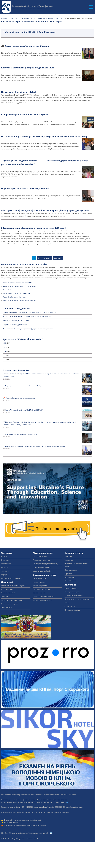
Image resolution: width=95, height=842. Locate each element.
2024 (4, 351)
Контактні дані (6, 800)
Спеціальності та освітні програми (77, 599)
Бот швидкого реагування (60, 812)
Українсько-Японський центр (11, 600)
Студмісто (4, 596)
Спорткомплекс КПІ (8, 593)
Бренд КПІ (34, 800)
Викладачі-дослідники (72, 592)
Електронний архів (39, 593)
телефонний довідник (74, 807)
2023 (4, 355)
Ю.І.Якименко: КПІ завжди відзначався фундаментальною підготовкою (28, 329)
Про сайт (43, 800)
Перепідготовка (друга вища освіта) (45, 564)
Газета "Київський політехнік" (43, 596)
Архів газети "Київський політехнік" (22, 18)
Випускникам (69, 577)
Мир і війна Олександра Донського (15, 325)
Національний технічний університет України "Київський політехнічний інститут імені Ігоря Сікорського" (32, 7)
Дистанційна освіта (40, 556)
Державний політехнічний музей (13, 586)
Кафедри (4, 575)
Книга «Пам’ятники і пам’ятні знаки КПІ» (18, 283)
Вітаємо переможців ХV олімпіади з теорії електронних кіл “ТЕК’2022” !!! (29, 312)
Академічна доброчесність (74, 595)
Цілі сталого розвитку (72, 610)
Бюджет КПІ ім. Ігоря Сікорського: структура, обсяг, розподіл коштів (27, 316)
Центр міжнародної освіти (42, 571)
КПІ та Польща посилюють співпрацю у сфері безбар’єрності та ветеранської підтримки (34, 446)
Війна (67, 603)
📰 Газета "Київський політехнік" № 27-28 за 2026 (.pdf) (23, 410)
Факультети (5, 571)
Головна (4, 18)
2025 (4, 347)
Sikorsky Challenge (71, 588)
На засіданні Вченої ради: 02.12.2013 (16, 320)
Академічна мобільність (41, 560)
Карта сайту (51, 800)
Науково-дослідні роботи (41, 589)
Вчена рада (5, 560)
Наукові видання (38, 582)
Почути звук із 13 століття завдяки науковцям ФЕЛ (21, 434)
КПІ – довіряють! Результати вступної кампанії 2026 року (23, 386)
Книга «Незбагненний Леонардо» (14, 297)
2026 (4, 343)
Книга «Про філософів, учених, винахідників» (19, 300)
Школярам (68, 556)
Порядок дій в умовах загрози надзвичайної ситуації (22, 820)
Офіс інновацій (6, 607)
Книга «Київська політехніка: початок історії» (19, 290)
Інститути (4, 567)
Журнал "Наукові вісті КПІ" (42, 600)
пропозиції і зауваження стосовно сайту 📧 (36, 833)
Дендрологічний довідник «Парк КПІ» (16, 293)
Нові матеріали (62, 800)
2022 (4, 359)
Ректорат (4, 556)
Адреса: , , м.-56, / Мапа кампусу (33, 802)
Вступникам (69, 560)
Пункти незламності (11, 823)
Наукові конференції (40, 586)
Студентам (68, 574)
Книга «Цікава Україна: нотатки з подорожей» (19, 286)
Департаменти (6, 564)
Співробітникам (70, 581)
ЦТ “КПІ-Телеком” (7, 589)
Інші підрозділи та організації (11, 578)
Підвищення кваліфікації (42, 567)
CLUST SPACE (70, 606)
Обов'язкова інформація (21, 800)
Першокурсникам (71, 570)
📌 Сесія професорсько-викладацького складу (19, 398)
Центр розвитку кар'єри (9, 604)
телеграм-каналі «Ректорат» (36, 825)
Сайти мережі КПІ (39, 578)
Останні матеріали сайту (16, 370)
